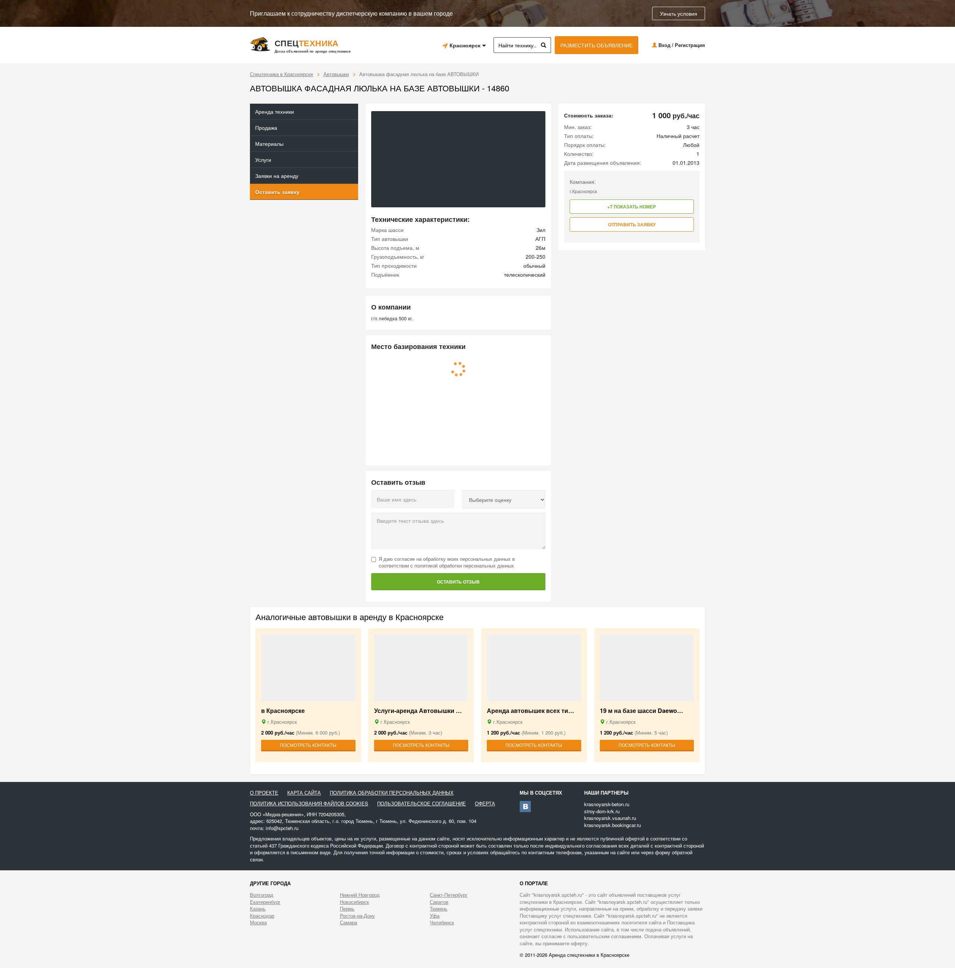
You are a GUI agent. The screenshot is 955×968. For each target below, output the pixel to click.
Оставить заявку (277, 191)
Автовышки (336, 74)
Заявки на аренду (276, 175)
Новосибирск (354, 902)
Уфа (434, 915)
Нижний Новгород (360, 895)
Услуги (263, 159)
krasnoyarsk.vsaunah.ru (610, 817)
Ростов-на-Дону (357, 915)
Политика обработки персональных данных (392, 792)
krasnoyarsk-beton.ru (606, 804)
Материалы (269, 143)
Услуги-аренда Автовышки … (418, 711)
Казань (258, 908)
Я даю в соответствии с (447, 562)
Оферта (485, 803)
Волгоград (261, 895)
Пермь (347, 908)
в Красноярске (283, 711)
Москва (258, 922)
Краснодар (262, 915)
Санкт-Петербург (448, 895)
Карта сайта (304, 792)
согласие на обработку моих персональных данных (452, 558)
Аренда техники (274, 111)
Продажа (266, 127)
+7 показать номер (631, 206)
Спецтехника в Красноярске (281, 74)
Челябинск (442, 922)
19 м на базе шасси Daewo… (641, 711)
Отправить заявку (631, 224)
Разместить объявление (596, 45)
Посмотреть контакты (308, 745)
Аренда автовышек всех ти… (530, 711)
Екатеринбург (265, 902)
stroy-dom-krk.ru (602, 811)
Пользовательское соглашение (421, 803)
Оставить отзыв (458, 581)
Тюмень (438, 908)
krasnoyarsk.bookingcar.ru (612, 825)
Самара (348, 922)
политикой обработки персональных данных (464, 565)
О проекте (264, 792)
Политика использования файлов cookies (309, 803)
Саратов (439, 902)
